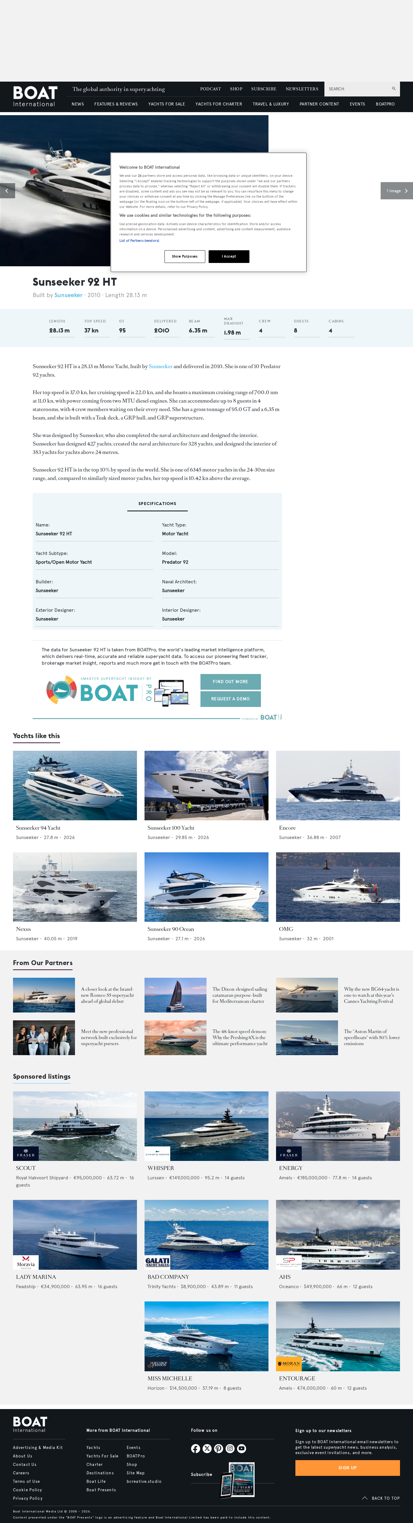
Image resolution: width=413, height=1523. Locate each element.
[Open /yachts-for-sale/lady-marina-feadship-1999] (75, 1235)
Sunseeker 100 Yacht (171, 827)
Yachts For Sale (102, 1456)
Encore (287, 827)
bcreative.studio (144, 1481)
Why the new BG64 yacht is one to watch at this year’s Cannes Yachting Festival (371, 995)
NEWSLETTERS (302, 89)
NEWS (78, 104)
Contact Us (25, 1464)
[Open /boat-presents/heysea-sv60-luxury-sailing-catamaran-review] (176, 995)
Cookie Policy (27, 1490)
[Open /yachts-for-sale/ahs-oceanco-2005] (338, 1235)
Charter (94, 1464)
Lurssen (156, 1178)
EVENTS (357, 104)
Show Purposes (184, 256)
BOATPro (136, 1456)
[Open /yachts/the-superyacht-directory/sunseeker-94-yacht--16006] (75, 786)
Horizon (156, 1388)
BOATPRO (385, 104)
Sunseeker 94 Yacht (38, 827)
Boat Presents (101, 1490)
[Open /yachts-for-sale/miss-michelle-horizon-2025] (206, 1336)
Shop (132, 1464)
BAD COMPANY (168, 1277)
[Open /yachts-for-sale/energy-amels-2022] (338, 1126)
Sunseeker (68, 295)
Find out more (230, 681)
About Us (22, 1456)
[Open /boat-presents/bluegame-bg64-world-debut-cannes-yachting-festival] (307, 995)
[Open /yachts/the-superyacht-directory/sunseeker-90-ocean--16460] (206, 887)
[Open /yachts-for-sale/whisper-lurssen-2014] (206, 1126)
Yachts (93, 1447)
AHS (285, 1277)
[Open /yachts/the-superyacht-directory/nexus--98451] (75, 887)
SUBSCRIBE (263, 89)
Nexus (23, 929)
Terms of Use (26, 1481)
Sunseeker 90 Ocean (171, 929)
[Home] (40, 97)
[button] (7, 190)
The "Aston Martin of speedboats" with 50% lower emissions (372, 1037)
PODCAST (210, 89)
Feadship (26, 1286)
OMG (286, 929)
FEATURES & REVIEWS (116, 104)
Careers (21, 1473)
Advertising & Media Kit (38, 1447)
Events (134, 1447)
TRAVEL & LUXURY (271, 104)
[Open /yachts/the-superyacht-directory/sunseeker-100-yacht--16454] (206, 786)
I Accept (229, 256)
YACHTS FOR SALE (166, 104)
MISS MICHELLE (170, 1378)
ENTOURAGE (297, 1378)
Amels (285, 1178)
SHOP (236, 89)
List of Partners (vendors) (139, 240)
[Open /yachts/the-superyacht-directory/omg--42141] (338, 887)
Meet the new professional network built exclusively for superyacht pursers (109, 1037)
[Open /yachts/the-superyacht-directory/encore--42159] (338, 786)
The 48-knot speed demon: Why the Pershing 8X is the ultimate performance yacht (240, 1037)
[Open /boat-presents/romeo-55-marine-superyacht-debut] (44, 995)
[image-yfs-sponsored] (26, 1159)
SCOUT (26, 1168)
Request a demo (230, 699)
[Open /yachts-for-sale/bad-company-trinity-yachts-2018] (206, 1235)
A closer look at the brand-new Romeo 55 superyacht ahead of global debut (107, 995)
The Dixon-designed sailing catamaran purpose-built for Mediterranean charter (240, 995)
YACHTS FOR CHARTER (219, 104)
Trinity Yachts (162, 1286)
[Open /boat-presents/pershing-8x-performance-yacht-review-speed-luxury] (176, 1037)
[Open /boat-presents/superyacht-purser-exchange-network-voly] (44, 1037)
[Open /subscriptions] (232, 1481)
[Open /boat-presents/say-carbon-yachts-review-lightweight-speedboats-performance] (307, 1037)
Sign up (348, 1467)
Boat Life (96, 1481)
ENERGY (291, 1168)
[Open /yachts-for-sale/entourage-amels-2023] (338, 1336)
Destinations (100, 1473)
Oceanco (289, 1286)
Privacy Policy (28, 1498)
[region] (208, 212)
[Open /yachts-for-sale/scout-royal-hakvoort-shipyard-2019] (75, 1126)
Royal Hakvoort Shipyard (42, 1178)
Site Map (136, 1473)
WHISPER (161, 1168)
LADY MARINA (36, 1277)
